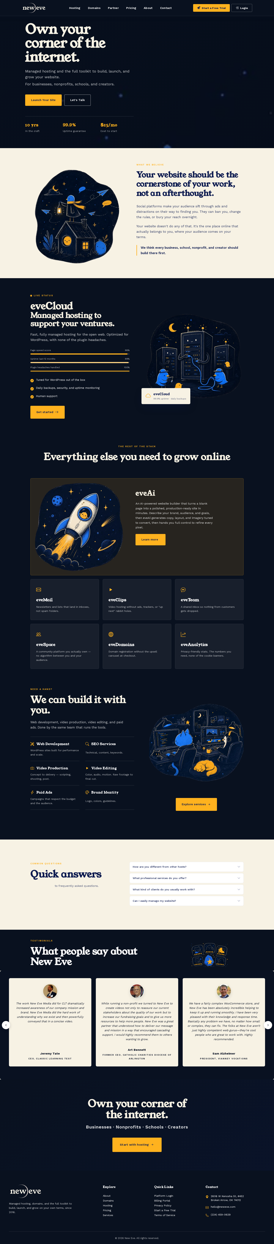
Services (108, 1215)
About (148, 8)
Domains (94, 8)
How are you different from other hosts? (159, 866)
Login (244, 8)
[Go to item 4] (142, 1071)
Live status (43, 295)
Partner (113, 8)
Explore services (194, 804)
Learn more (149, 539)
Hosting (75, 8)
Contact (166, 8)
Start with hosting (134, 1144)
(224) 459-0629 (221, 1214)
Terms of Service (164, 1215)
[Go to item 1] (132, 1071)
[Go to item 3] (139, 1071)
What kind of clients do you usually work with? (164, 889)
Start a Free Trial (214, 8)
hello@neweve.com (223, 1206)
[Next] (268, 1025)
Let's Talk (77, 100)
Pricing (131, 8)
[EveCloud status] (31, 295)
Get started (44, 412)
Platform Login (163, 1195)
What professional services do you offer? (159, 878)
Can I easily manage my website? (154, 900)
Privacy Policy (162, 1205)
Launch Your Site (43, 100)
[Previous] (6, 1025)
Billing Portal (162, 1200)
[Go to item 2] (135, 1071)
